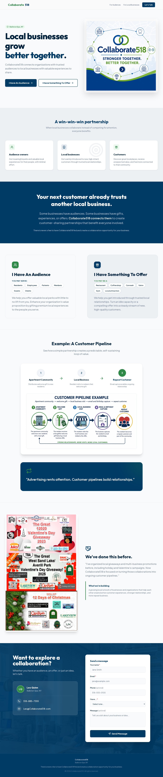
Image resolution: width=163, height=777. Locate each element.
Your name (95, 665)
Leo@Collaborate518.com (36, 708)
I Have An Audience (19, 82)
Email (93, 676)
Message (98, 710)
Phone (96, 688)
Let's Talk (149, 5)
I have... (94, 699)
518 (18, 5)
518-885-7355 (31, 701)
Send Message (119, 733)
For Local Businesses (131, 5)
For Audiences (115, 5)
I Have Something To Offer (56, 82)
